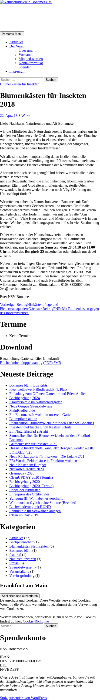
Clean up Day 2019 (23, 515)
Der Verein (17, 46)
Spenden (25, 67)
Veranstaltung (19, 571)
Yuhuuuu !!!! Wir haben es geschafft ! (37, 498)
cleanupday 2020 (21, 473)
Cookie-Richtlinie (36, 621)
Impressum (17, 71)
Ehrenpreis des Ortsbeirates (29, 494)
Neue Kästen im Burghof (27, 465)
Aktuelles (16, 42)
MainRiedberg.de (22, 410)
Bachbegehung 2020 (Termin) (31, 486)
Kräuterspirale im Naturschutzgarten (35, 402)
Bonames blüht (20, 550)
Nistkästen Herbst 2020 (26, 469)
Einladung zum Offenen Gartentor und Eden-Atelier (47, 394)
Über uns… (27, 50)
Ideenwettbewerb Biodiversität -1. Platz (38, 389)
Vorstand (25, 55)
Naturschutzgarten (22, 559)
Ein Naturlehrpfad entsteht (28, 431)
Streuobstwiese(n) (22, 567)
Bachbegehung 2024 (24, 398)
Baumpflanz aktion (23, 419)
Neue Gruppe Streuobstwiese (30, 406)
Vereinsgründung (21, 576)
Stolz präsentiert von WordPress (23, 698)
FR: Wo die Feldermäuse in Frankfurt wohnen (43, 461)
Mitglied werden (31, 59)
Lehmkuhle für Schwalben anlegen (35, 511)
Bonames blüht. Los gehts (28, 385)
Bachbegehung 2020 (24, 482)
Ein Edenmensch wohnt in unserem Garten (40, 415)
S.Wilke (24, 116)
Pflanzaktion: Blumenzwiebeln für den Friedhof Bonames (51, 423)
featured (15, 555)
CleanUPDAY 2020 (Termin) (31, 477)
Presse (14, 563)
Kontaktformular (31, 63)
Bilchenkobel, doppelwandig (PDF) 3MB (30, 363)
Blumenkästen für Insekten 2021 (33, 444)
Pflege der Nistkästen (24, 490)
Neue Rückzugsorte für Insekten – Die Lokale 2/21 (46, 456)
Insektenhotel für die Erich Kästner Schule (40, 427)
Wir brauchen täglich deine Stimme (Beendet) (42, 503)
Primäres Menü (12, 34)
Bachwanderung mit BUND (30, 507)
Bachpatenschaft (21, 542)
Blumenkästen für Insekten (19, 84)
